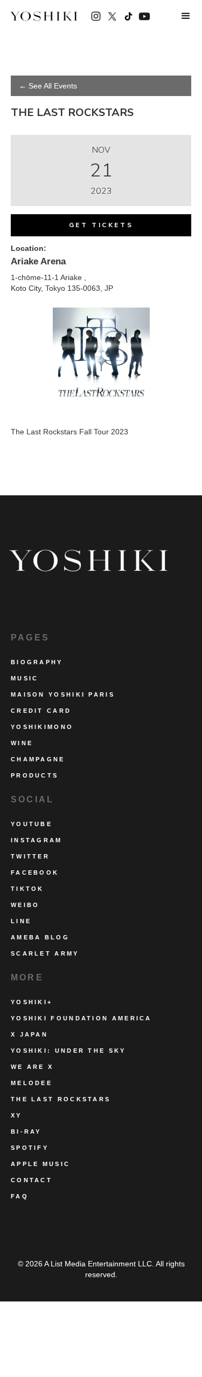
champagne (38, 759)
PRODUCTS (34, 775)
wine (22, 743)
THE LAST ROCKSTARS (60, 1099)
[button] (186, 16)
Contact (31, 1180)
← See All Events (48, 85)
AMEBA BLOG (40, 937)
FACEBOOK (35, 872)
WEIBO (25, 905)
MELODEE (31, 1083)
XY (16, 1115)
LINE (21, 921)
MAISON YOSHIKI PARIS (63, 694)
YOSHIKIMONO (42, 727)
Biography (37, 662)
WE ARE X (32, 1067)
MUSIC (25, 678)
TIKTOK (27, 888)
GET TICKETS (101, 225)
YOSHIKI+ (31, 1002)
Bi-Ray (26, 1131)
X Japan (29, 1034)
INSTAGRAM (36, 840)
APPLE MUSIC (40, 1164)
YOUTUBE (31, 824)
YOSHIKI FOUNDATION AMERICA (81, 1018)
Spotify (29, 1147)
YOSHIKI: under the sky (68, 1050)
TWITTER (30, 856)
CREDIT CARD (41, 710)
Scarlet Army (45, 953)
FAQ (20, 1196)
